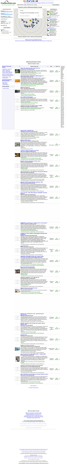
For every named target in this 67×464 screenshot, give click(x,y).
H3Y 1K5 (62, 94)
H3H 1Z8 (62, 93)
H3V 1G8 (62, 98)
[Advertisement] (33, 50)
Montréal (62, 68)
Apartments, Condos (6, 69)
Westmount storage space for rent (33, 417)
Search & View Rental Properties (35, 449)
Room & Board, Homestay (7, 72)
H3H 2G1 (62, 115)
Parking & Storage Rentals (7, 74)
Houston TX (40, 455)
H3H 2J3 (62, 118)
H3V (61, 96)
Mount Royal (62, 70)
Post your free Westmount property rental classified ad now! (33, 421)
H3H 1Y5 (62, 86)
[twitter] (26, 0)
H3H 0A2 (62, 100)
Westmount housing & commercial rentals (33, 412)
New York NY (27, 455)
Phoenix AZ (31, 456)
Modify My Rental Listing (44, 449)
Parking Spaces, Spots (6, 76)
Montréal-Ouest (62, 75)
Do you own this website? (25, 15)
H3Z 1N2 (62, 87)
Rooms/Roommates (36, 40)
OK (38, 15)
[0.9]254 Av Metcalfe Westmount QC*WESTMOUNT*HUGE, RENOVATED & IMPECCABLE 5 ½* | (53, 21)
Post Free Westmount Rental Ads (24, 449)
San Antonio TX (35, 456)
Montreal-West (62, 77)
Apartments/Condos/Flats (20, 40)
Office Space (4, 83)
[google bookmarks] (35, 0)
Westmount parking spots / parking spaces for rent (33, 416)
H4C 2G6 (62, 112)
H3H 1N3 (62, 121)
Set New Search (53, 18)
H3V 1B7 (62, 92)
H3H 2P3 (62, 127)
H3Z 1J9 (62, 83)
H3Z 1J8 (62, 89)
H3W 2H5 (62, 109)
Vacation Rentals (5, 88)
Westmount (63, 66)
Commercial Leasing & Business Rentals (7, 80)
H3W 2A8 (62, 117)
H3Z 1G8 (62, 82)
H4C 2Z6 (62, 88)
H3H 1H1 (62, 126)
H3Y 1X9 (62, 85)
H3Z (61, 81)
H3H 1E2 (62, 119)
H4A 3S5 (62, 99)
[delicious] (29, 0)
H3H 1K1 (62, 116)
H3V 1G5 (62, 95)
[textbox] (39, 4)
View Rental (49, 18)
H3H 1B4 (62, 91)
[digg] (33, 0)
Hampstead (63, 67)
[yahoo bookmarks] (37, 0)
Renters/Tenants (33, 2)
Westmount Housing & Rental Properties (33, 39)
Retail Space (4, 82)
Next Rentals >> (34, 385)
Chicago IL (36, 455)
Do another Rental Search (33, 387)
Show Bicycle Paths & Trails (6, 32)
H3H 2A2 (62, 106)
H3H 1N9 (62, 108)
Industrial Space (5, 84)
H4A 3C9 (62, 123)
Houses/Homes (28, 40)
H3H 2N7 (62, 110)
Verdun (62, 73)
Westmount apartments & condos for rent (33, 413)
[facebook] (28, 0)
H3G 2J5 (62, 124)
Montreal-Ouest (62, 78)
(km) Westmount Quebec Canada (53, 12)
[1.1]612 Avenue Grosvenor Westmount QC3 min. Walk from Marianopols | (52, 31)
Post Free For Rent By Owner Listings (33, 459)
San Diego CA (41, 456)
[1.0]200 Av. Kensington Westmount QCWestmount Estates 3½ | (53, 26)
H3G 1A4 (62, 102)
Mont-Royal (62, 72)
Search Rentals (27, 2)
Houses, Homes (5, 70)
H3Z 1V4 (62, 84)
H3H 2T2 (62, 104)
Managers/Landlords (41, 2)
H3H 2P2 (62, 90)
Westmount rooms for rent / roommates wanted (33, 415)
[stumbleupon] (31, 0)
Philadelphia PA (26, 456)
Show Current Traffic (5, 33)
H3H (61, 125)
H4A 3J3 (62, 101)
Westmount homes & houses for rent (34, 414)
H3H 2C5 (62, 107)
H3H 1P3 (62, 97)
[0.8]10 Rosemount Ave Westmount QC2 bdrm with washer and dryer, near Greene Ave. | (53, 16)
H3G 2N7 (62, 122)
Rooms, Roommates (6, 71)
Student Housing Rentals (7, 73)
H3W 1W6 (62, 114)
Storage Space (49, 40)
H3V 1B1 (62, 111)
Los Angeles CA (31, 455)
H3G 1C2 (62, 113)
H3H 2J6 (62, 120)
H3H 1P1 (62, 105)
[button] (30, 20)
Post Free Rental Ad (49, 2)
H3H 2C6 (62, 103)
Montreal (62, 69)
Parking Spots (43, 40)
